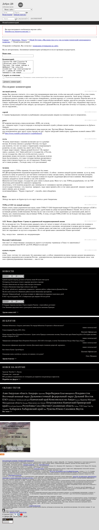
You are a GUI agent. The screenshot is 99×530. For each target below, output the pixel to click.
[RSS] (2, 455)
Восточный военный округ (16, 396)
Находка (25, 403)
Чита (44, 409)
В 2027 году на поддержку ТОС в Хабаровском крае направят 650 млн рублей (26, 296)
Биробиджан (53, 393)
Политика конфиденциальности (26, 460)
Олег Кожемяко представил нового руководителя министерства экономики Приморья (28, 307)
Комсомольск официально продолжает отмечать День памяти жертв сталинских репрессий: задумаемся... (34, 345)
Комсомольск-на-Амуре (62, 399)
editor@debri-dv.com (44, 464)
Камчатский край (39, 399)
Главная (5, 40)
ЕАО (5, 399)
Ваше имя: (6, 53)
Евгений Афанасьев (89, 332)
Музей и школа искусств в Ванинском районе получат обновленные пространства (27, 292)
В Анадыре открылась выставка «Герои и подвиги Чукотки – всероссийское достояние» (28, 305)
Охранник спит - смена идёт (10, 374)
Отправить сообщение (28, 464)
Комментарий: (8, 59)
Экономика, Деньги (19, 40)
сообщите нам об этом (34, 505)
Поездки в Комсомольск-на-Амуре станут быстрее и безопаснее (21, 284)
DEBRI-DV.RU (23, 512)
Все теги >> (7, 411)
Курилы (83, 400)
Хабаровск (15, 408)
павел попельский (90, 327)
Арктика (41, 393)
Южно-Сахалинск (65, 408)
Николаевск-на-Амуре (37, 403)
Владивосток (82, 393)
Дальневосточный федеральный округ (52, 396)
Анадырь (33, 393)
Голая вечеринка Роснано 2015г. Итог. (13, 330)
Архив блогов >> (9, 359)
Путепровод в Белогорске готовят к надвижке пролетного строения (22, 282)
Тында (85, 406)
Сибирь (76, 406)
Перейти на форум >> (11, 379)
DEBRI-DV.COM (14, 512)
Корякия (77, 400)
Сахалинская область (62, 405)
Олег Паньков (91, 356)
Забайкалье (12, 400)
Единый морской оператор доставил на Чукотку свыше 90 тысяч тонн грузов (25, 279)
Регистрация (7, 15)
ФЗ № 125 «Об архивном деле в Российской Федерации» (64, 471)
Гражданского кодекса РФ (14, 475)
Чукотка (51, 408)
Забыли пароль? (20, 15)
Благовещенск (67, 393)
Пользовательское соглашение (10, 460)
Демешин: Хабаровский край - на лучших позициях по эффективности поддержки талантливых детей (33, 294)
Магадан (92, 399)
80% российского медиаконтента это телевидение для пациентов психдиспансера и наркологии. (31, 377)
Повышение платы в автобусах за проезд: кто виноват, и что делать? (23, 354)
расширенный (36, 18)
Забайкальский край (23, 400)
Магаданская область (12, 403)
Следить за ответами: (11, 75)
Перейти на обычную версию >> (18, 31)
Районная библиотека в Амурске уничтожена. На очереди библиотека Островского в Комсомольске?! (33, 325)
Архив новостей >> (10, 312)
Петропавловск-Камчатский (61, 402)
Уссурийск (5, 409)
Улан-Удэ (90, 406)
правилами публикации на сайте (45, 46)
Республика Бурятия (15, 406)
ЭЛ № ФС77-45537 (39, 468)
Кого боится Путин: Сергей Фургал (13, 349)
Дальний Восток (83, 396)
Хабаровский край (32, 408)
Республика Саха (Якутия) (36, 405)
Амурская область (18, 393)
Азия (5, 393)
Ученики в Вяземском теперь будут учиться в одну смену (19, 287)
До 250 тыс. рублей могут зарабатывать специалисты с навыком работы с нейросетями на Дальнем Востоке (34, 289)
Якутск (79, 408)
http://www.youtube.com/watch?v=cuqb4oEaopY (23, 133)
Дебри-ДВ (7, 3)
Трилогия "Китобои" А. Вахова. (12, 372)
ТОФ (81, 406)
